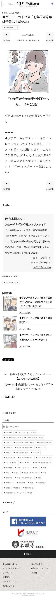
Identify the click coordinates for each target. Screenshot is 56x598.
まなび (8, 452)
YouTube (9, 432)
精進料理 (22, 483)
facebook (52, 4)
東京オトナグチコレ (31, 473)
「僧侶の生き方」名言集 (34, 437)
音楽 (31, 493)
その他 (34, 573)
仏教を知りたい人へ (39, 568)
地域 (7, 473)
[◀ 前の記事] (6, 43)
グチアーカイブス (12, 27)
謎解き (17, 488)
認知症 (8, 488)
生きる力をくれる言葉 (25, 478)
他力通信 (9, 468)
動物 (44, 468)
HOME (4, 13)
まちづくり (41, 447)
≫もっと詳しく (42, 258)
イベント (36, 452)
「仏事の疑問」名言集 (13, 437)
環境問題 (9, 478)
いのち (8, 442)
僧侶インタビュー (23, 468)
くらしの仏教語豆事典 (25, 447)
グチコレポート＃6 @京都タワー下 (26, 115)
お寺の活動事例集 (45, 442)
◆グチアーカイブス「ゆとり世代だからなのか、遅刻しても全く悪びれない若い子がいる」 (35, 302)
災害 (44, 473)
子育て (16, 473)
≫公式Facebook (42, 267)
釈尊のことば (30, 488)
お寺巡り (9, 447)
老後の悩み (42, 483)
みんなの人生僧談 (21, 452)
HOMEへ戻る (9, 397)
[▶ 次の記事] (50, 43)
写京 (36, 468)
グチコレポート (11, 463)
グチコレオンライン (45, 458)
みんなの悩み (14, 13)
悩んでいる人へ (37, 564)
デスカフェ (25, 463)
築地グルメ (9, 483)
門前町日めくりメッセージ (15, 493)
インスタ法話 (10, 458)
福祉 (39, 478)
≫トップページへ (41, 262)
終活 (31, 483)
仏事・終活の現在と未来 (43, 463)
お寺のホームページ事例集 (24, 442)
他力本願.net (28, 6)
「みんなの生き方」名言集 (26, 432)
